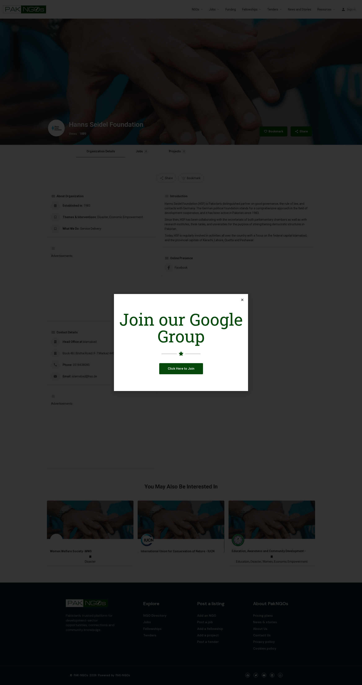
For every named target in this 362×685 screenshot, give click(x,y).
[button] (181, 368)
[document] (181, 342)
